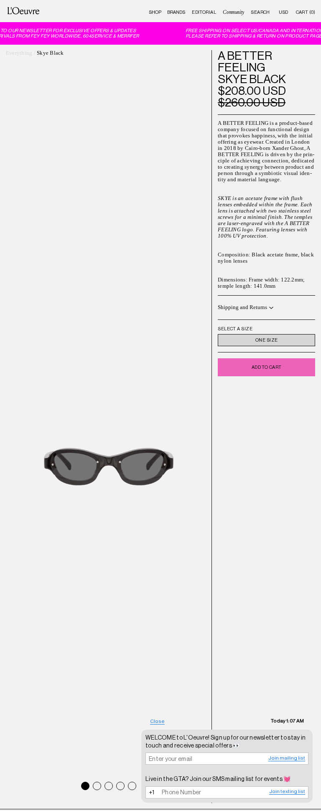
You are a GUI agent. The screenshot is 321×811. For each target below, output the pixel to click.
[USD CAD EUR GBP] (283, 12)
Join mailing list (286, 758)
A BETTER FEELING (245, 61)
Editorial (204, 12)
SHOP (155, 12)
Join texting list (287, 791)
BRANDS (176, 12)
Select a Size (235, 329)
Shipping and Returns (242, 307)
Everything (19, 53)
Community (233, 12)
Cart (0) (306, 12)
